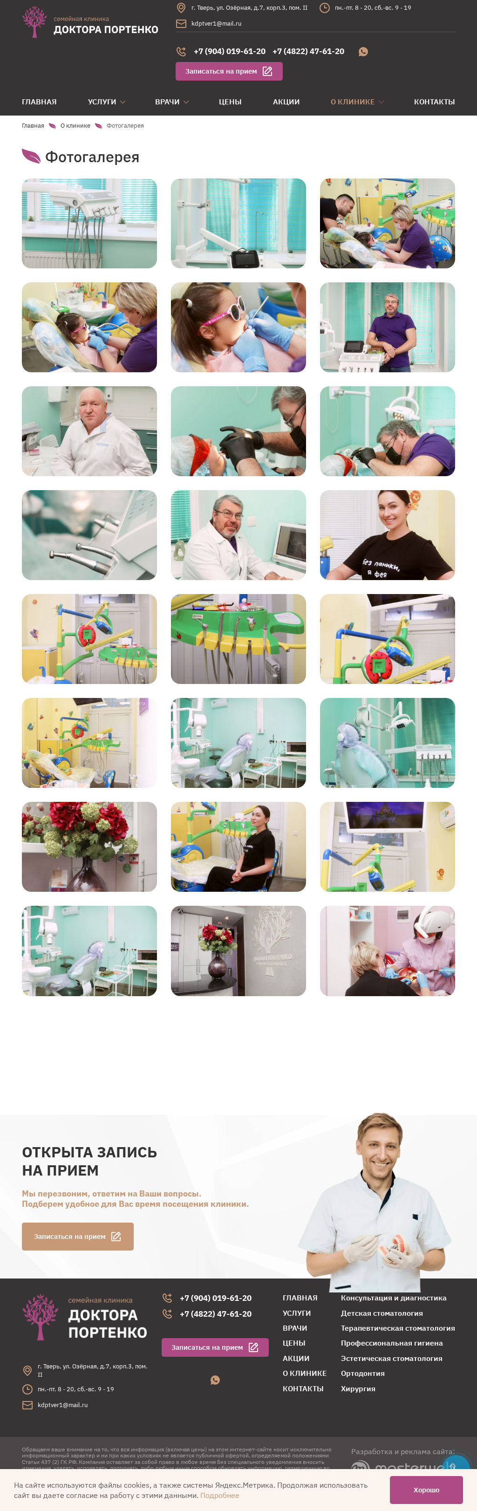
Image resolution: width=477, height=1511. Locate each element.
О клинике (353, 101)
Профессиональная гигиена (392, 1342)
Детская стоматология (382, 1313)
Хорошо (426, 1489)
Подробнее (219, 1495)
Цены (230, 101)
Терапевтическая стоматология (398, 1328)
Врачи (167, 101)
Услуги (102, 101)
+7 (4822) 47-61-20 (308, 51)
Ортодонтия (363, 1373)
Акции (286, 101)
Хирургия (358, 1388)
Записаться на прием (221, 71)
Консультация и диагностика (394, 1297)
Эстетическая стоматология (392, 1358)
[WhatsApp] (363, 51)
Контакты (434, 101)
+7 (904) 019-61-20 (230, 51)
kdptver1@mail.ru (216, 23)
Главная (39, 101)
